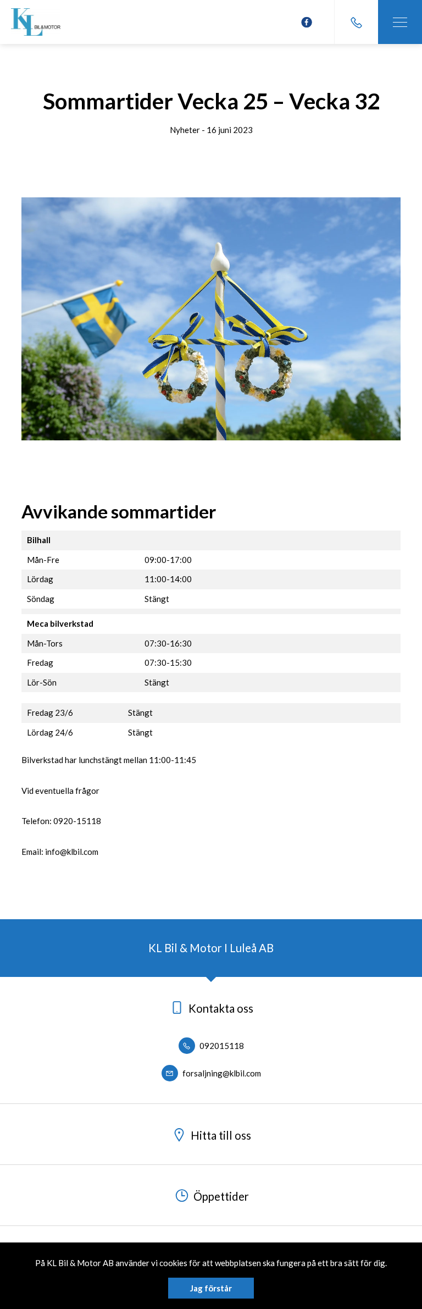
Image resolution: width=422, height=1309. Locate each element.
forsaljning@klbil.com (221, 1073)
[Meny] (400, 22)
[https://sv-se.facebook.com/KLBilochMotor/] (307, 22)
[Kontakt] (356, 22)
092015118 (221, 1046)
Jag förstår (211, 1288)
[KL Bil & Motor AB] (35, 22)
